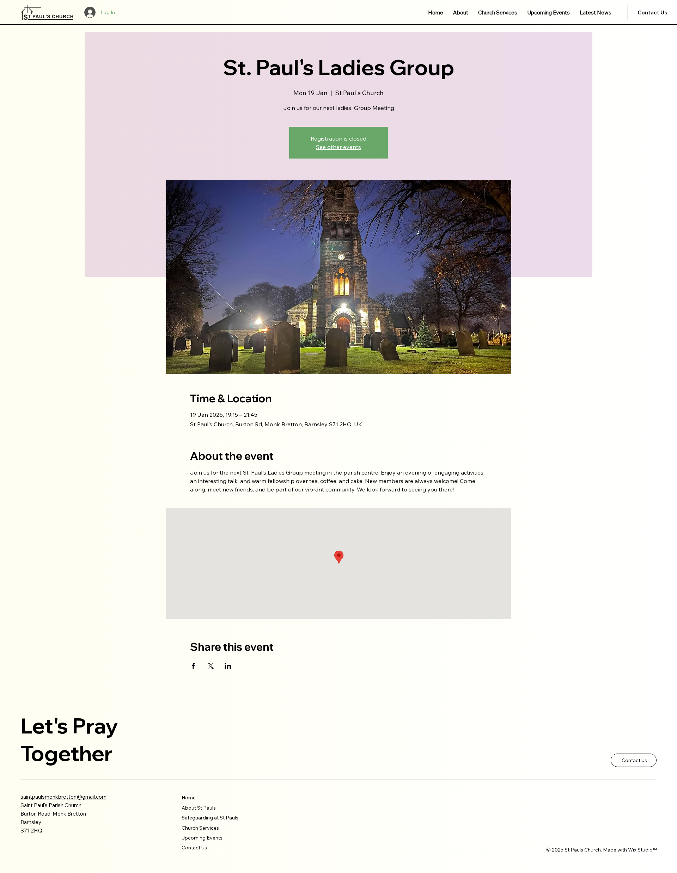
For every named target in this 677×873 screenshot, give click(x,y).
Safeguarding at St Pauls (210, 818)
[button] (461, 12)
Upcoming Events (202, 838)
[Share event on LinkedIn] (228, 666)
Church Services (200, 828)
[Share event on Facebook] (193, 666)
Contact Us (652, 12)
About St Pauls (199, 808)
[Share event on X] (210, 666)
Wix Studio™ (642, 850)
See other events (338, 146)
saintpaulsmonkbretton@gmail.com (63, 796)
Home (189, 797)
